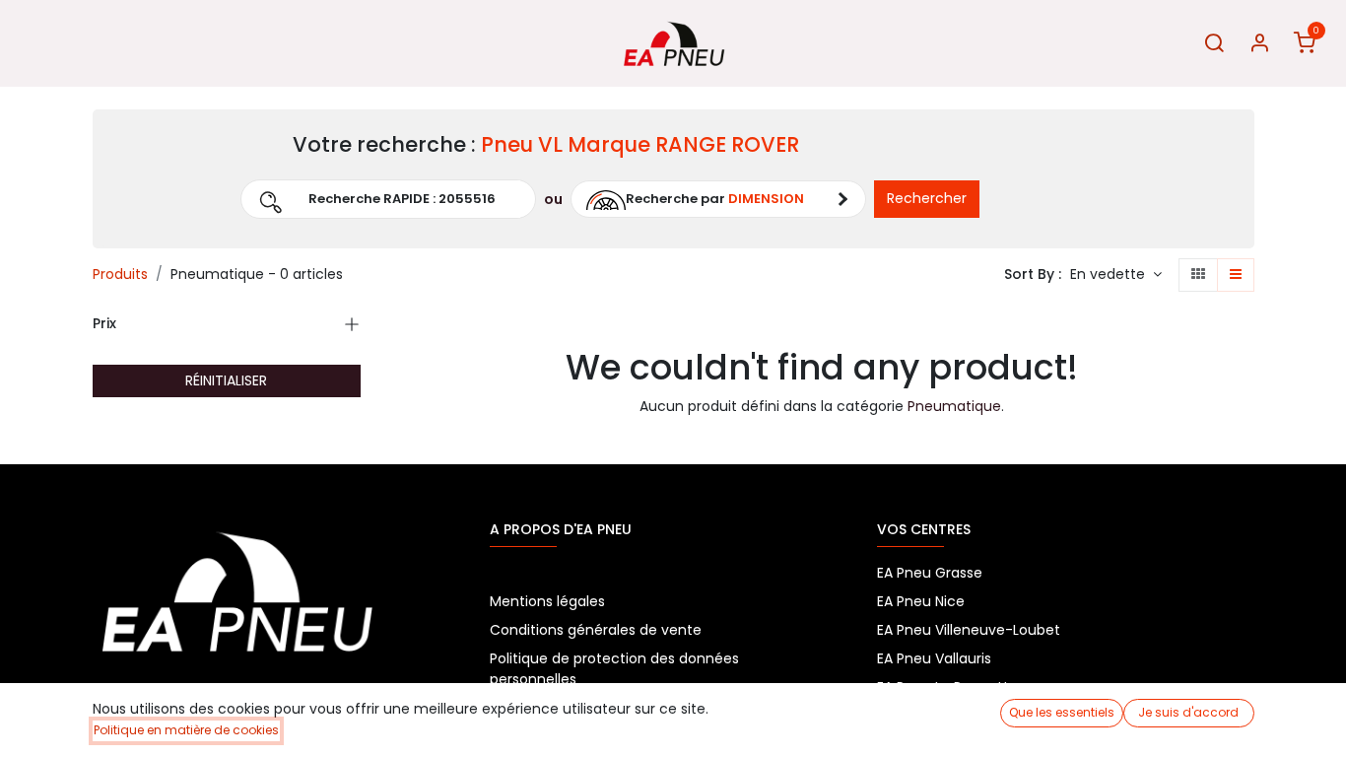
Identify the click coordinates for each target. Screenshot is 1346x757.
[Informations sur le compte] (1259, 44)
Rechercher (927, 198)
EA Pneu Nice (921, 601)
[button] (176, 199)
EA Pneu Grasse (929, 573)
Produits (120, 274)
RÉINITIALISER (226, 380)
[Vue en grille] (1198, 275)
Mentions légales (547, 601)
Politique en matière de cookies (186, 730)
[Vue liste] (1235, 275)
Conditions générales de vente (596, 630)
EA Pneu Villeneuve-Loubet (968, 630)
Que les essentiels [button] (1061, 712)
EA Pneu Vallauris (934, 658)
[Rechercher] (1214, 44)
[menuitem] (46, 44)
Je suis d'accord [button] (1188, 712)
